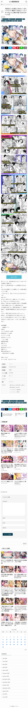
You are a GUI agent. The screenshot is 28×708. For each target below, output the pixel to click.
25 (10, 644)
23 (3, 644)
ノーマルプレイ (19, 19)
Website (4, 527)
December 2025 (6, 679)
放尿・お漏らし (8, 20)
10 (6, 639)
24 (6, 644)
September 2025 (6, 688)
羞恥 (16, 20)
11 (10, 639)
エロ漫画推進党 (14, 1)
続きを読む (14, 277)
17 (6, 642)
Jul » (26, 649)
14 (21, 639)
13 (17, 639)
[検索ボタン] (26, 1)
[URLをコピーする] (25, 48)
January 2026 (6, 676)
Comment (5, 501)
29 (25, 644)
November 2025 (6, 682)
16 (3, 642)
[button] (3, 48)
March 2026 (5, 670)
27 (17, 644)
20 (17, 642)
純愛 (13, 20)
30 (3, 647)
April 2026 (5, 667)
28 (21, 644)
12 (14, 639)
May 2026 (5, 664)
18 (10, 642)
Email (4, 522)
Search (24, 543)
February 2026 (6, 673)
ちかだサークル (12, 19)
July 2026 (5, 658)
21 (21, 642)
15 (25, 639)
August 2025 (5, 691)
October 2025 (6, 685)
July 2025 (5, 694)
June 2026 (5, 661)
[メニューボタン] (1, 1)
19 (14, 642)
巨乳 (23, 19)
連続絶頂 (19, 20)
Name (4, 518)
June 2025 (5, 697)
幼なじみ (3, 20)
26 (14, 644)
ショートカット (5, 19)
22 (25, 642)
